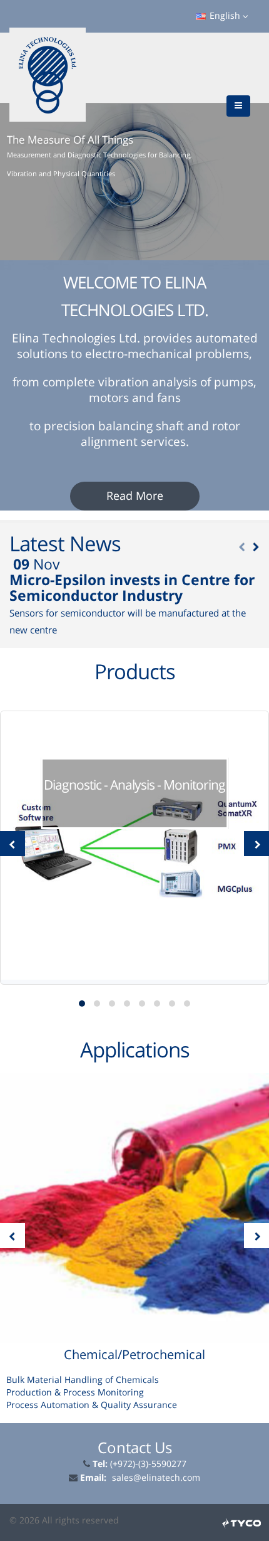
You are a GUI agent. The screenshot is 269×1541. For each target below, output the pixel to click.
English (225, 16)
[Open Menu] (238, 106)
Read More (134, 496)
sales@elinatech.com (156, 1478)
